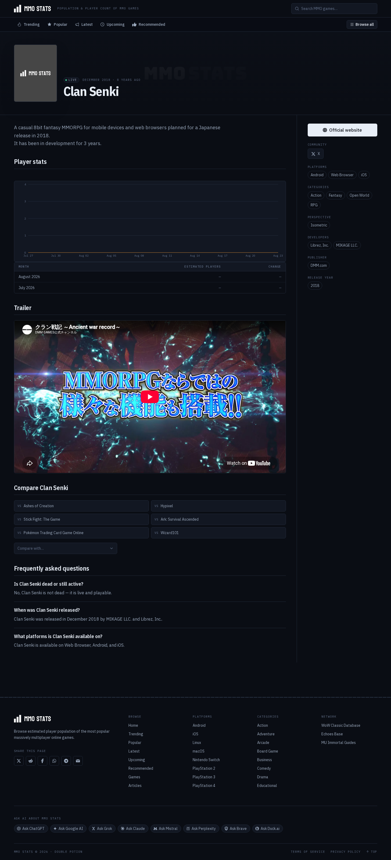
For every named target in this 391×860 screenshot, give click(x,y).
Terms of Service (308, 852)
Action (316, 195)
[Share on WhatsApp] (54, 761)
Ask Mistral (168, 828)
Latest (87, 24)
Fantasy (335, 195)
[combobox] (65, 548)
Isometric (319, 225)
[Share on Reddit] (30, 761)
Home (133, 725)
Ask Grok (104, 828)
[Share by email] (78, 761)
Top (374, 852)
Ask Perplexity (204, 828)
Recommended (152, 24)
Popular (60, 24)
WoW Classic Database (340, 725)
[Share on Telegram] (66, 761)
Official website (345, 130)
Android (317, 175)
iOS (364, 175)
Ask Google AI (71, 828)
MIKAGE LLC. (347, 245)
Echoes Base (332, 734)
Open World (359, 195)
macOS (199, 751)
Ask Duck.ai (270, 828)
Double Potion (68, 852)
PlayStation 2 (204, 768)
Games (134, 777)
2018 (315, 285)
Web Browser (342, 175)
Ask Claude (135, 828)
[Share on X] (19, 761)
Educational (267, 785)
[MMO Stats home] (32, 8)
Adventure (266, 734)
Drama (262, 777)
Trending (32, 24)
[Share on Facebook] (42, 761)
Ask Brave (238, 828)
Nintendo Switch (206, 759)
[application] (150, 221)
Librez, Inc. (320, 245)
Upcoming (116, 24)
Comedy (264, 768)
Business (264, 759)
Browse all (365, 24)
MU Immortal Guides (338, 742)
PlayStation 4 (204, 785)
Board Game (267, 751)
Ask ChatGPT (33, 828)
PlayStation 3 (204, 777)
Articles (135, 785)
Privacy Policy (346, 852)
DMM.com (319, 265)
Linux (197, 742)
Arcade (263, 742)
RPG (314, 205)
